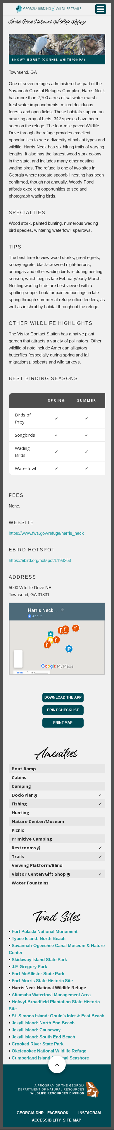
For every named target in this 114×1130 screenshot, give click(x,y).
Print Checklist (63, 710)
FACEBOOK (57, 1113)
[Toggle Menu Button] (100, 9)
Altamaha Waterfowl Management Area (51, 994)
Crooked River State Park (37, 1043)
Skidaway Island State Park (39, 959)
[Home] (48, 8)
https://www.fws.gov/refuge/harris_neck (46, 533)
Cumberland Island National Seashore (50, 1057)
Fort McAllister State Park (38, 973)
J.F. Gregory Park (29, 966)
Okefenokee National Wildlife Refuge (49, 1050)
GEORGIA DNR (30, 1113)
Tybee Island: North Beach (38, 938)
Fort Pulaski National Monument (44, 931)
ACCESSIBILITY (46, 1120)
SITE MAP (72, 1120)
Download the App (63, 697)
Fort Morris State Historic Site (42, 980)
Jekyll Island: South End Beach (43, 1036)
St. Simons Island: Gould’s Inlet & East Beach (58, 1015)
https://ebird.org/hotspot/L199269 (40, 560)
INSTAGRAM (89, 1113)
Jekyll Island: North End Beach (43, 1022)
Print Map (62, 723)
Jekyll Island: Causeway (36, 1029)
